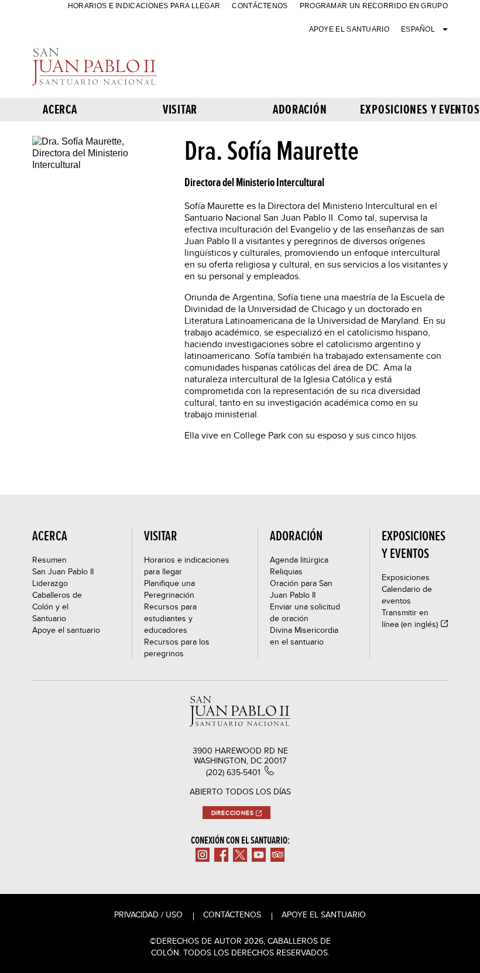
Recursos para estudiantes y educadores (170, 618)
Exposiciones (406, 577)
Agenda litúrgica (299, 560)
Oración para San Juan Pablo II (301, 589)
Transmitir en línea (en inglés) (410, 618)
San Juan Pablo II (63, 571)
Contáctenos (259, 6)
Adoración (300, 109)
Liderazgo (50, 583)
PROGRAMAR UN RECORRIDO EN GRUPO (374, 6)
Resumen (49, 560)
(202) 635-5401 (233, 772)
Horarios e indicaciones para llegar (144, 6)
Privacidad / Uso (148, 914)
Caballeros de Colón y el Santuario (57, 606)
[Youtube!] (259, 855)
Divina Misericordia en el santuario (304, 635)
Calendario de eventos (407, 595)
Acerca (60, 109)
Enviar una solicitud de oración (305, 612)
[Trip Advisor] (277, 855)
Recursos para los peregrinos (177, 647)
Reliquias (286, 571)
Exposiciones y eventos (419, 109)
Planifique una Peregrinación (169, 589)
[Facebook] (221, 855)
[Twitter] (240, 855)
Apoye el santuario (349, 29)
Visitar (180, 109)
